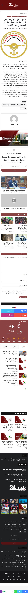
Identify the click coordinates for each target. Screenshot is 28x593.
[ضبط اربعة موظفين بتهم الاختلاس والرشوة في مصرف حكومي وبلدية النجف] (22, 360)
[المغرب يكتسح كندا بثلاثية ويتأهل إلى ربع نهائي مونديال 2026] (14, 511)
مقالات (4, 529)
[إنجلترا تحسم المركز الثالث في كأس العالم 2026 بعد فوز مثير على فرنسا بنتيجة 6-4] (14, 506)
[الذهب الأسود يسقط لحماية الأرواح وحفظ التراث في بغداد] (14, 501)
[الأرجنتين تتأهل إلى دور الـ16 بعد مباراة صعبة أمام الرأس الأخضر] (5, 511)
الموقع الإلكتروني (23, 285)
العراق (23, 101)
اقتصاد (14, 135)
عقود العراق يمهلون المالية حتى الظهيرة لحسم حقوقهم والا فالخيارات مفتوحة (22, 228)
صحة (15, 526)
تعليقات (5, 347)
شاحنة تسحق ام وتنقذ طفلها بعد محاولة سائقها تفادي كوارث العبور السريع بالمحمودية (7, 228)
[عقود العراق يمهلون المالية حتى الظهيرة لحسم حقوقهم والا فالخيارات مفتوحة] (21, 220)
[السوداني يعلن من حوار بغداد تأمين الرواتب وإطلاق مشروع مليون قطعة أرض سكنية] (21, 237)
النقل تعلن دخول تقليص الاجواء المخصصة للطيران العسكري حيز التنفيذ (14, 105)
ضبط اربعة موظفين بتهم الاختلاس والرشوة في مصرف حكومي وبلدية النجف (11, 359)
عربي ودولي (24, 529)
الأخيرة (14, 347)
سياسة (25, 526)
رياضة (5, 524)
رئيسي (20, 13)
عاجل (14, 16)
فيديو (12, 529)
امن (9, 522)
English (16, 576)
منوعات (25, 531)
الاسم (25, 275)
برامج (6, 522)
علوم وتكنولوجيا (17, 529)
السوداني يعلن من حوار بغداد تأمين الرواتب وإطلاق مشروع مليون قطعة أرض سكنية (21, 244)
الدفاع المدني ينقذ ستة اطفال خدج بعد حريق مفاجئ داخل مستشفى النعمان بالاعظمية (7, 244)
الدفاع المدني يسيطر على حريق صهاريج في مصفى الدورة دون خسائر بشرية (10, 352)
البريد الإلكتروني (23, 280)
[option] (14, 138)
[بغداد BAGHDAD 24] (14, 5)
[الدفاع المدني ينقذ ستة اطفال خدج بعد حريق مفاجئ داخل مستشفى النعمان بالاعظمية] (7, 237)
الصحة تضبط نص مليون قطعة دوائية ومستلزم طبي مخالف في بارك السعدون (10, 382)
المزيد (13, 522)
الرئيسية (24, 13)
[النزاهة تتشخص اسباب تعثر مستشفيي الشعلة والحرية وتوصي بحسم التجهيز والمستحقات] (22, 367)
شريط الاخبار (19, 16)
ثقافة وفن (14, 524)
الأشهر (23, 347)
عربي (19, 576)
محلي (9, 16)
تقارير (19, 524)
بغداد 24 (23, 109)
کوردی (9, 576)
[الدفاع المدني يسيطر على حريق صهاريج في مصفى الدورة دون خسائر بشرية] (22, 353)
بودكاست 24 (24, 524)
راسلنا (12, 576)
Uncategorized (23, 522)
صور (11, 526)
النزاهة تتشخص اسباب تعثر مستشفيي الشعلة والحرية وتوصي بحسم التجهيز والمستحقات (11, 367)
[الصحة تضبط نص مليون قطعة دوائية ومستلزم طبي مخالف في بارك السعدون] (22, 382)
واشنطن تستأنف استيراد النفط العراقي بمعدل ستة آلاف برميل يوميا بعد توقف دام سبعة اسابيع (14, 139)
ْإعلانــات (20, 531)
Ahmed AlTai (22, 28)
